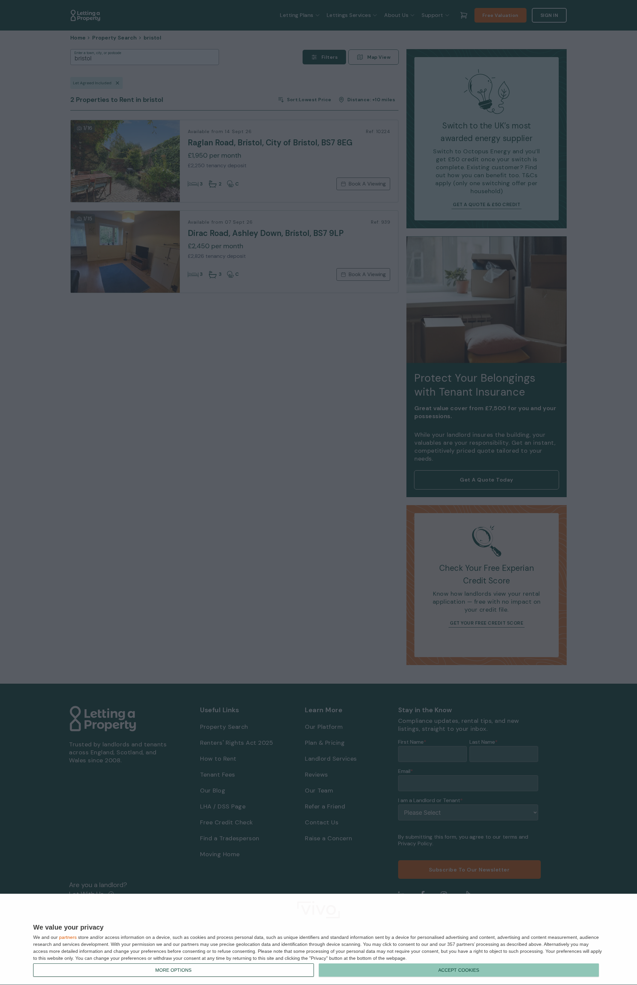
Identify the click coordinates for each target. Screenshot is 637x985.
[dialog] (318, 939)
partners (68, 937)
